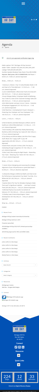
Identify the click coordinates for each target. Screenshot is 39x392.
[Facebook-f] (34, 19)
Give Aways (15, 242)
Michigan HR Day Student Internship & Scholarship (15, 216)
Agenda (7, 47)
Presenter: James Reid (8, 223)
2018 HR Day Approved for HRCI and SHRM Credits (15, 232)
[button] (18, 355)
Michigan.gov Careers (8, 285)
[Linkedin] (31, 19)
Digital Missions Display (23, 386)
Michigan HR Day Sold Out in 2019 (11, 220)
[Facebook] (19, 347)
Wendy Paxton (6, 255)
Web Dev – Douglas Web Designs (11, 287)
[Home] (2, 47)
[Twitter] (36, 19)
